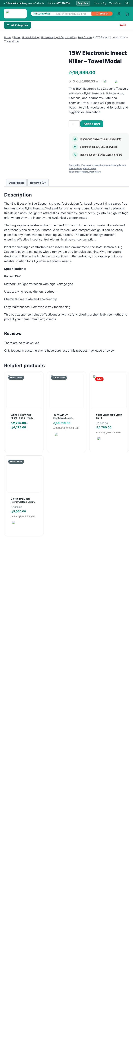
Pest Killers (95, 171)
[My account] (119, 14)
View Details (22, 437)
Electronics (87, 165)
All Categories (19, 25)
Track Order (115, 3)
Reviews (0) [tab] (38, 182)
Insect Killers (81, 171)
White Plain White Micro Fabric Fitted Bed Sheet (21, 417)
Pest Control (89, 168)
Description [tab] (16, 182)
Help (127, 3)
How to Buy (100, 3)
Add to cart (91, 124)
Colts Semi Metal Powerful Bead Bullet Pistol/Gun (22, 501)
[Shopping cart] (127, 14)
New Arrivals (75, 168)
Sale (122, 25)
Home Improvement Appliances (110, 165)
